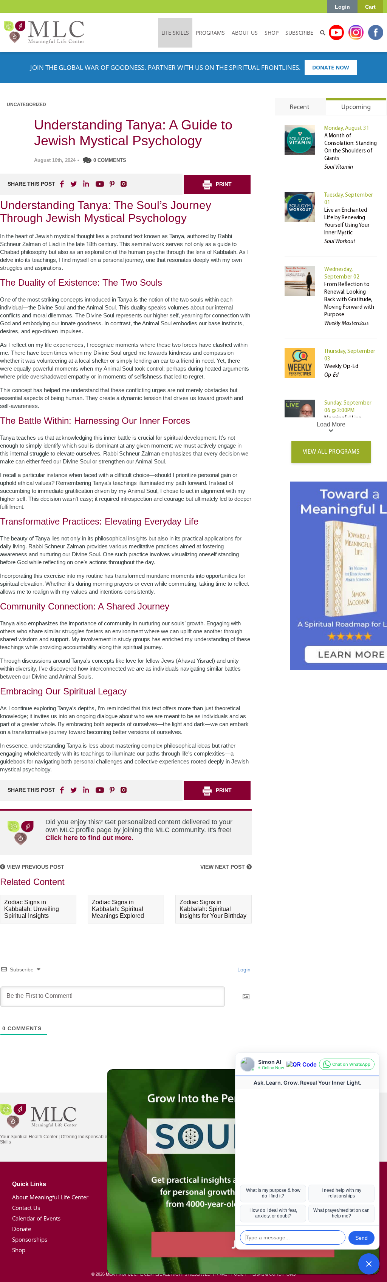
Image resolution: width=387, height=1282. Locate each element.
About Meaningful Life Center (50, 1197)
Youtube (336, 32)
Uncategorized (26, 104)
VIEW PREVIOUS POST (34, 867)
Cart (370, 7)
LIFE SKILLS (175, 32)
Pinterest (112, 184)
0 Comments (109, 160)
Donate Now (330, 67)
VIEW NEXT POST (223, 867)
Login (342, 7)
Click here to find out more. (89, 838)
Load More (331, 424)
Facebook (375, 32)
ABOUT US (245, 32)
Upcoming (356, 107)
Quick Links (29, 1184)
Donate (21, 1229)
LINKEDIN (85, 184)
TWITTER (74, 184)
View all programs (331, 452)
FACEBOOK (63, 184)
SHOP (272, 32)
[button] (368, 1263)
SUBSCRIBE (299, 32)
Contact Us (26, 1207)
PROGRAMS (210, 32)
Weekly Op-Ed (341, 366)
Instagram (356, 32)
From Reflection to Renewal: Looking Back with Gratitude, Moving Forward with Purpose (349, 300)
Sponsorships (29, 1239)
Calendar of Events (36, 1218)
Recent (300, 107)
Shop (18, 1250)
